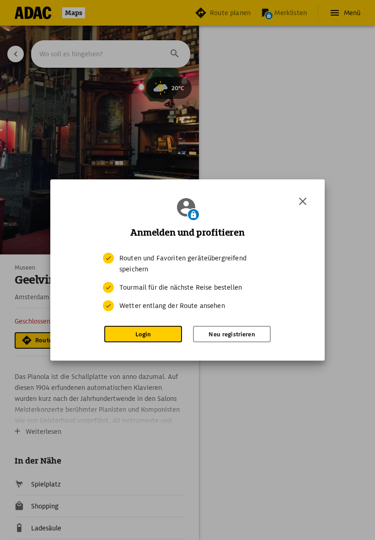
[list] (187, 282)
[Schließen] (303, 201)
